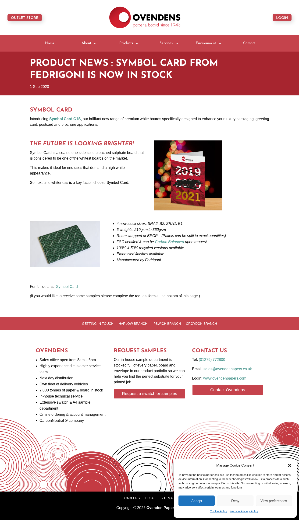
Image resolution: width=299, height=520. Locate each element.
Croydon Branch (201, 323)
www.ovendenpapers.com (224, 378)
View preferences (273, 501)
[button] (289, 465)
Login (282, 18)
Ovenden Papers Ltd (164, 508)
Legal (150, 498)
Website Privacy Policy (244, 511)
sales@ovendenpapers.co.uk (227, 369)
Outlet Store (24, 18)
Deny (235, 501)
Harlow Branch (133, 323)
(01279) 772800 (212, 360)
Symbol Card (67, 287)
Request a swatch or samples (149, 393)
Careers (132, 498)
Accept (196, 501)
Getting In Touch (98, 323)
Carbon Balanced (169, 242)
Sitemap (167, 498)
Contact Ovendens (227, 389)
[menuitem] (50, 43)
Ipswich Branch (167, 323)
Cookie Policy (218, 511)
